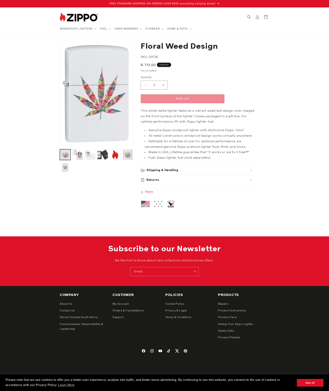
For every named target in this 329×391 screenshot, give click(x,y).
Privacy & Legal (176, 310)
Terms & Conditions (178, 317)
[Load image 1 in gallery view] (65, 154)
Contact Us (67, 310)
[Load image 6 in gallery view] (127, 154)
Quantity (146, 77)
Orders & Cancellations (128, 310)
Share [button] (149, 192)
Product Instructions (232, 310)
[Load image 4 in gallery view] (102, 154)
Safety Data (226, 331)
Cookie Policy (174, 304)
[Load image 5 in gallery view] (115, 154)
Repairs (223, 304)
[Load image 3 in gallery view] (90, 154)
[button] (77, 29)
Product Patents (229, 337)
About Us (66, 304)
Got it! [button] (310, 382)
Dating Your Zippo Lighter (235, 324)
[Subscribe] (194, 271)
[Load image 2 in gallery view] (77, 154)
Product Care (227, 317)
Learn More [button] (66, 385)
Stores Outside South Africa (79, 317)
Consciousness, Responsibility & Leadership (81, 326)
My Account (121, 304)
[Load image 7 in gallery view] (65, 167)
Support (118, 317)
